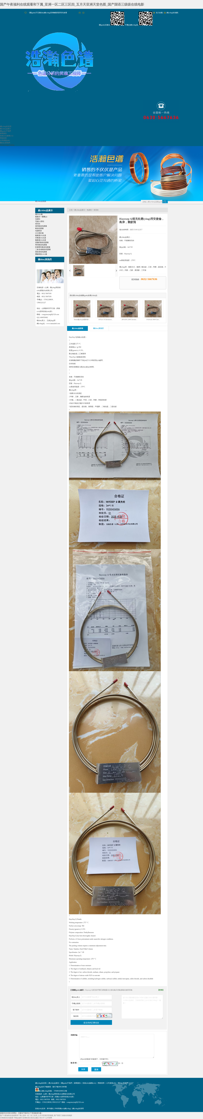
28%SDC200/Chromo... (129, 320)
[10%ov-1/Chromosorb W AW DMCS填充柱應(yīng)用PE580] (105, 317)
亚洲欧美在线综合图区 (30, 1118)
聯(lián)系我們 (5, 143)
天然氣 (118, 990)
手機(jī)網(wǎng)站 (131, 25)
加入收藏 (159, 13)
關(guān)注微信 (104, 25)
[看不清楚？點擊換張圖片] (110, 1064)
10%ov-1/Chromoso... (105, 320)
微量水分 (107, 990)
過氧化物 (124, 990)
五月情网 (48, 1118)
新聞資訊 (3, 133)
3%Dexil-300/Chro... (153, 320)
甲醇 (99, 990)
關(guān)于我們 (5, 131)
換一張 (120, 1063)
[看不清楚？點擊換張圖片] (104, 1016)
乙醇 (102, 990)
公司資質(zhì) (5, 140)
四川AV (42, 1118)
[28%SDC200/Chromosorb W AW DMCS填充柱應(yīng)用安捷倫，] (129, 317)
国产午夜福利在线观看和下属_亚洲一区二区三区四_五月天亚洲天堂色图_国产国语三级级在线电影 (72, 4)
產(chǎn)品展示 (5, 129)
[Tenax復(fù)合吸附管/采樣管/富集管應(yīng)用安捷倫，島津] (81, 317)
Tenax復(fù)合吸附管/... (82, 320)
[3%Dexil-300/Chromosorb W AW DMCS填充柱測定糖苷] (153, 317)
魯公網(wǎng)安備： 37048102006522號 (53, 1091)
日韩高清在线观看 (6, 1118)
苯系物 (129, 990)
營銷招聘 (3, 138)
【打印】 (161, 990)
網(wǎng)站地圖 (172, 13)
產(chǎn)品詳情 (77, 328)
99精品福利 (18, 1118)
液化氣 (113, 990)
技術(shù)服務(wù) (6, 136)
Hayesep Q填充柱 (91, 990)
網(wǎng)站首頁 (5, 126)
